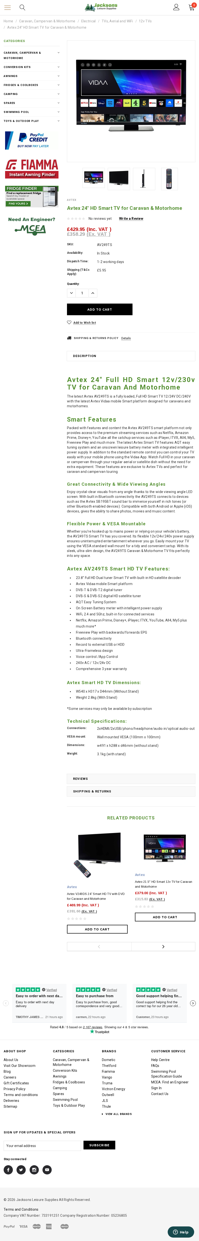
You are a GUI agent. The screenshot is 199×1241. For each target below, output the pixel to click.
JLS (105, 1101)
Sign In (156, 1088)
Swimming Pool (16, 112)
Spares (9, 103)
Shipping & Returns (92, 791)
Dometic (108, 1060)
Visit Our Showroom (19, 1066)
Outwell (108, 1095)
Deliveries (11, 1101)
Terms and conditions (21, 1095)
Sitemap (10, 1106)
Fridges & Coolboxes (21, 85)
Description (84, 356)
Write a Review (131, 219)
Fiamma (108, 1071)
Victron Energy (113, 1089)
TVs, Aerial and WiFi (117, 21)
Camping (11, 94)
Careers (10, 1077)
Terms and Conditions (21, 1209)
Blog (7, 1071)
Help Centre (160, 1060)
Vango (107, 1077)
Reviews (80, 779)
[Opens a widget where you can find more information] (180, 1232)
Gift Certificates (16, 1083)
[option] (131, 98)
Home (8, 21)
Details (126, 338)
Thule (106, 1106)
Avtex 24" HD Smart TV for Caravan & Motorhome (47, 27)
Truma (107, 1083)
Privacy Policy (14, 1089)
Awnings (11, 76)
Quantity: (73, 284)
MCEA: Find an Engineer (170, 1082)
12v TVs (145, 21)
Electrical (88, 21)
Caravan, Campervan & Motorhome (47, 21)
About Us (11, 1060)
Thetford (109, 1066)
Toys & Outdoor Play (21, 121)
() (194, 6)
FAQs (155, 1066)
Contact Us (160, 1094)
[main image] (131, 98)
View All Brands (118, 1114)
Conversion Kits (17, 67)
